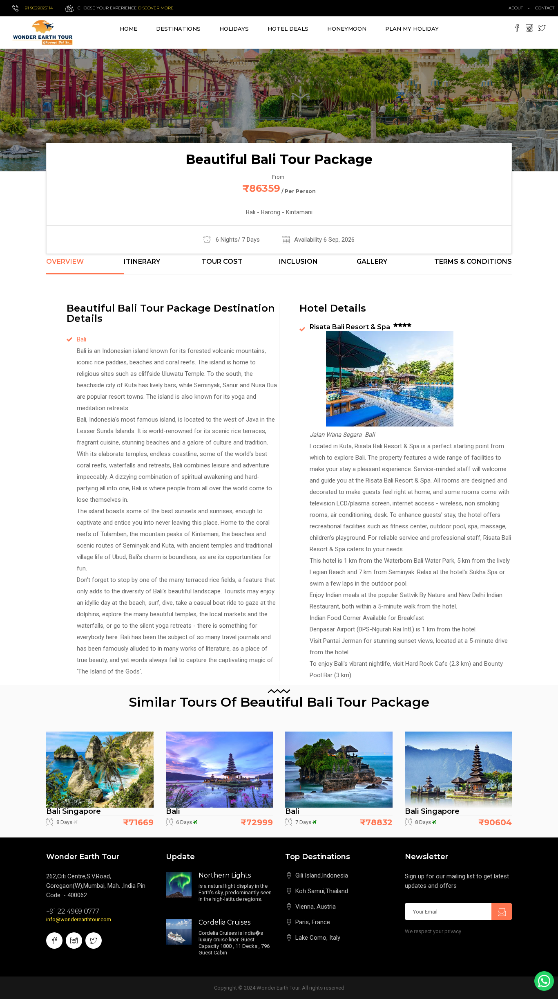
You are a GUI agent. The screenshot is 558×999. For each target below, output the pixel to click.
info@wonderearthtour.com (78, 919)
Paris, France (312, 922)
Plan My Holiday (412, 28)
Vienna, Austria (315, 906)
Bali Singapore (73, 811)
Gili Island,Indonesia (321, 875)
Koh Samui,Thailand (321, 891)
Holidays (234, 28)
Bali (81, 339)
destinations (178, 28)
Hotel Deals (288, 28)
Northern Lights (225, 875)
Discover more (156, 8)
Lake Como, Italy (317, 937)
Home (128, 28)
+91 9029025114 (38, 8)
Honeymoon (346, 28)
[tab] (85, 266)
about (516, 8)
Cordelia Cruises (224, 922)
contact (546, 8)
